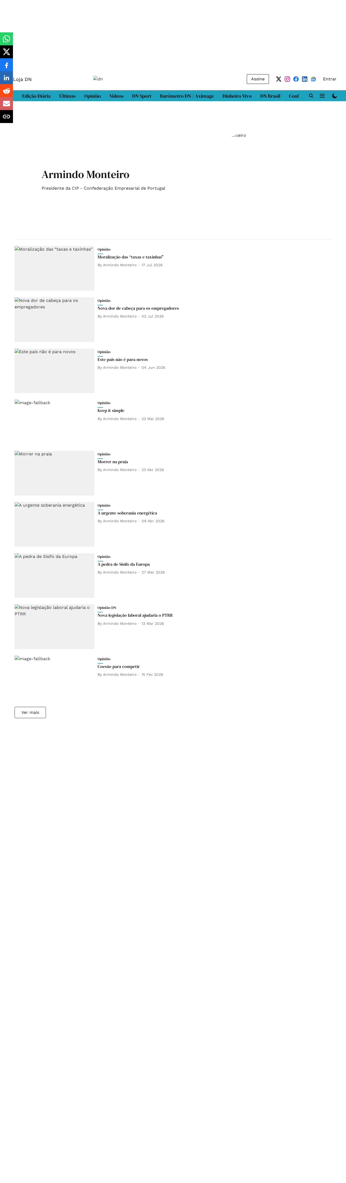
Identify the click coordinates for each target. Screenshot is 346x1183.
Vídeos (116, 96)
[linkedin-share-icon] (6, 80)
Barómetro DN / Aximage (187, 96)
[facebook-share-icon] (6, 67)
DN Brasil (270, 96)
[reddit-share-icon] (6, 93)
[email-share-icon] (6, 106)
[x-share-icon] (6, 54)
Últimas (67, 96)
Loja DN (22, 79)
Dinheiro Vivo (237, 96)
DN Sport (141, 96)
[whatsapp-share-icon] (6, 41)
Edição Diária (36, 96)
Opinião (92, 96)
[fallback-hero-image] (56, 268)
